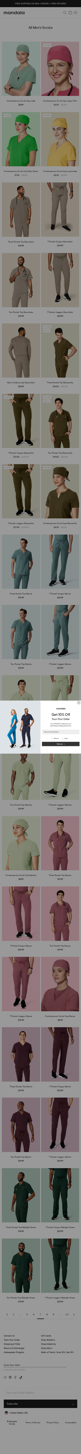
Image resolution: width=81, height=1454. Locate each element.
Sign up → (61, 743)
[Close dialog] (78, 702)
